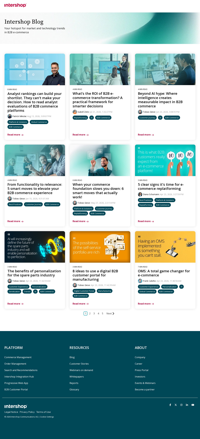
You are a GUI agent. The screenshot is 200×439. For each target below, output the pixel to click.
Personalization (39, 286)
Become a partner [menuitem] (145, 389)
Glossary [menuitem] (74, 389)
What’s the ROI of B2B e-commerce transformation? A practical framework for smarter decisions (98, 99)
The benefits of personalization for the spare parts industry (34, 273)
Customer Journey (147, 117)
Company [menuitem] (140, 357)
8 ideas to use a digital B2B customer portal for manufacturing (95, 275)
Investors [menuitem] (140, 376)
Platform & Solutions (18, 122)
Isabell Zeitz (83, 111)
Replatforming (80, 117)
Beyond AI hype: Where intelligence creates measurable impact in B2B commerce (160, 99)
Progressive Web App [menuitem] (16, 383)
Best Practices (15, 204)
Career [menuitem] (138, 363)
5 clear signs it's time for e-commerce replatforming (161, 186)
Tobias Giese (149, 111)
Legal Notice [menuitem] (11, 411)
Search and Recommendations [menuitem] (20, 370)
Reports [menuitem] (74, 383)
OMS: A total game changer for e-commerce (164, 273)
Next (109, 313)
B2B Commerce (15, 127)
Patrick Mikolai (19, 116)
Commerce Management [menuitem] (17, 357)
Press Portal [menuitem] (141, 370)
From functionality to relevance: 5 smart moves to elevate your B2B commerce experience (34, 188)
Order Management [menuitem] (15, 363)
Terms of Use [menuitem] (43, 411)
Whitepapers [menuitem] (77, 376)
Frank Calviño (149, 280)
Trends (27, 291)
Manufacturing (104, 291)
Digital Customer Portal (84, 291)
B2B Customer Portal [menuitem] (16, 389)
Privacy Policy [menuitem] (27, 411)
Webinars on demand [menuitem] (81, 370)
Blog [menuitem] (72, 357)
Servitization (14, 291)
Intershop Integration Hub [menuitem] (19, 376)
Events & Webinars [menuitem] (145, 383)
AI (91, 117)
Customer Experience (18, 286)
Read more (13, 134)
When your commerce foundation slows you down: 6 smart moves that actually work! (98, 190)
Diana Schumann (151, 194)
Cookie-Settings (47, 416)
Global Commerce (39, 122)
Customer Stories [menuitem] (79, 363)
